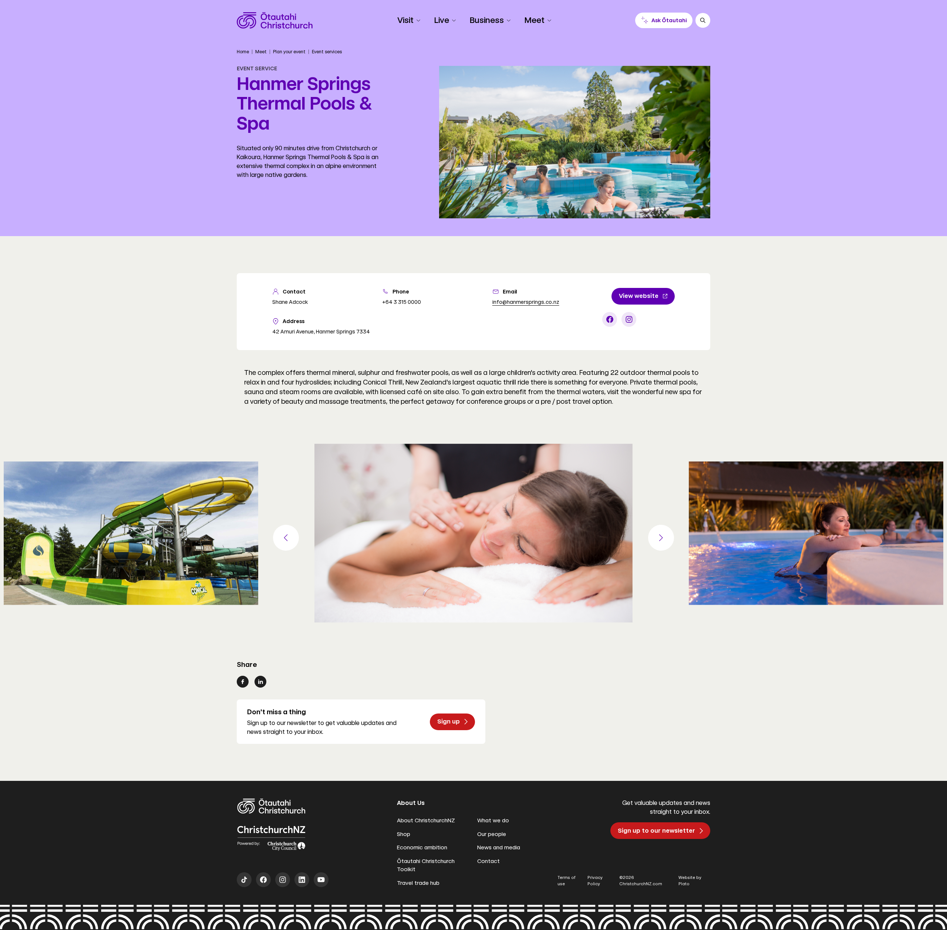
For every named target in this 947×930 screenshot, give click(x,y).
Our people (491, 834)
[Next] (661, 538)
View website (638, 295)
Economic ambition (422, 847)
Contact (488, 861)
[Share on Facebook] (243, 682)
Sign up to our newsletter (656, 830)
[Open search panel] (702, 20)
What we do (493, 820)
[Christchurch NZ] (275, 20)
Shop (403, 834)
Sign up (448, 721)
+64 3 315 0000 (401, 302)
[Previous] (286, 538)
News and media (498, 847)
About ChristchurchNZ (426, 820)
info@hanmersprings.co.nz (525, 302)
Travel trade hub (418, 883)
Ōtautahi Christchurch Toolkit (426, 865)
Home (243, 52)
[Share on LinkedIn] (260, 682)
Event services (327, 52)
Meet (261, 52)
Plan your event (289, 52)
